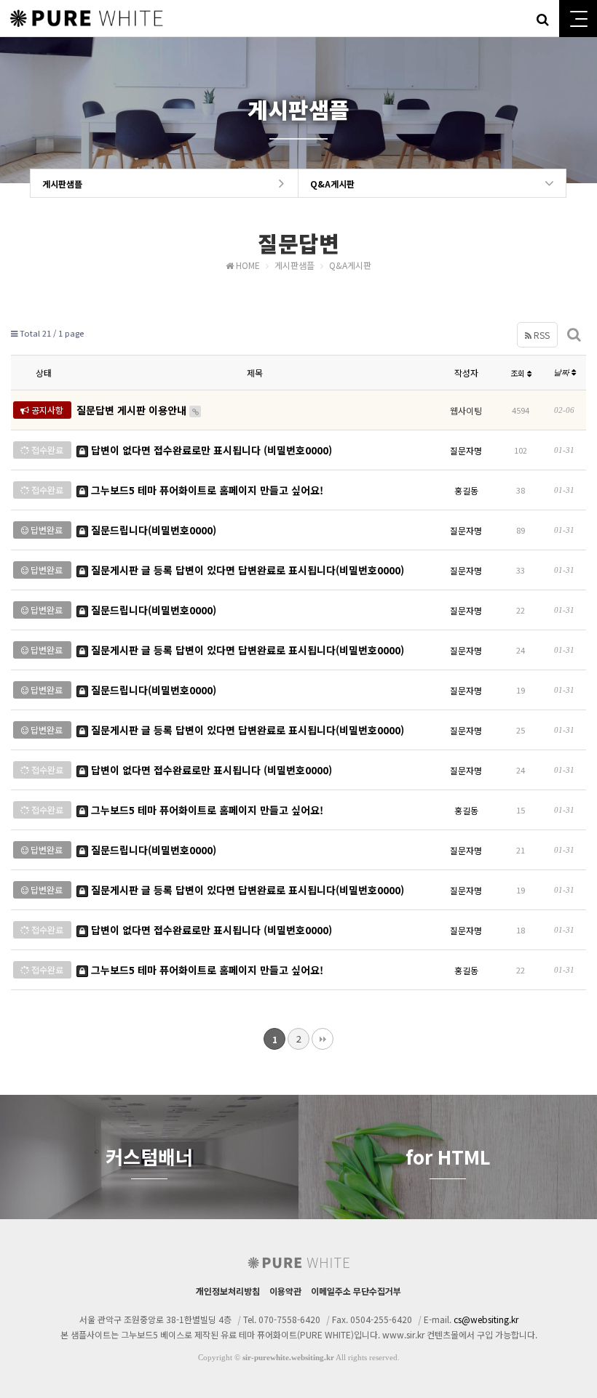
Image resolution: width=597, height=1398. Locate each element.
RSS (540, 335)
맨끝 (322, 1039)
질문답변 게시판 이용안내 (132, 410)
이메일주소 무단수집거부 (356, 1291)
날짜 (562, 372)
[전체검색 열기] (542, 18)
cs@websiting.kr (486, 1319)
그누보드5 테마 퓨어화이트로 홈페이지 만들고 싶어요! (205, 490)
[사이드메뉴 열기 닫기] (578, 18)
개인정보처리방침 (228, 1291)
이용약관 (285, 1291)
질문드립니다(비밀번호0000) (152, 530)
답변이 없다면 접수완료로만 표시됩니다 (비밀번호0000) (210, 450)
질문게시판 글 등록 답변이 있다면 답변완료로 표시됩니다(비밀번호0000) (246, 570)
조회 (518, 373)
